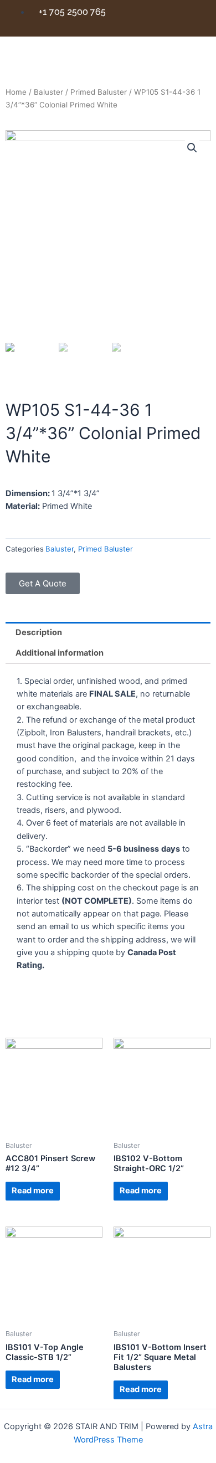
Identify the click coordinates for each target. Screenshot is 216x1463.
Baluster (48, 91)
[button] (43, 583)
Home (16, 91)
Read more (33, 1191)
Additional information (60, 653)
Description (39, 632)
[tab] (108, 632)
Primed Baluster (98, 91)
